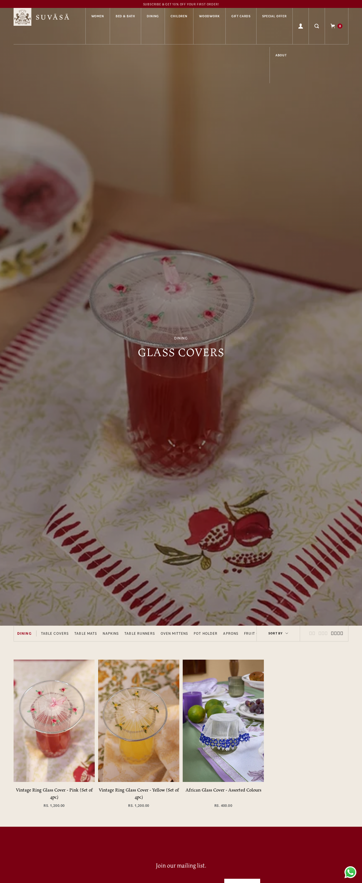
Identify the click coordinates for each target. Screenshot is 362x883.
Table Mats (85, 633)
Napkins (111, 633)
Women (97, 16)
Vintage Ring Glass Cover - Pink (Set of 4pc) (54, 793)
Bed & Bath (125, 16)
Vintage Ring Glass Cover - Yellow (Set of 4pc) (139, 793)
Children (179, 16)
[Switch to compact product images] (337, 633)
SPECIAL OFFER (274, 16)
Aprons (230, 633)
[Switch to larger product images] (312, 633)
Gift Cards (241, 16)
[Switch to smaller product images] (323, 633)
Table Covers (55, 633)
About (281, 55)
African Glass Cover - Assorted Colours (223, 789)
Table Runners (139, 633)
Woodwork (209, 16)
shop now (54, 766)
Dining (153, 16)
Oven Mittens (174, 633)
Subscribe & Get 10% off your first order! (181, 4)
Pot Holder (205, 633)
